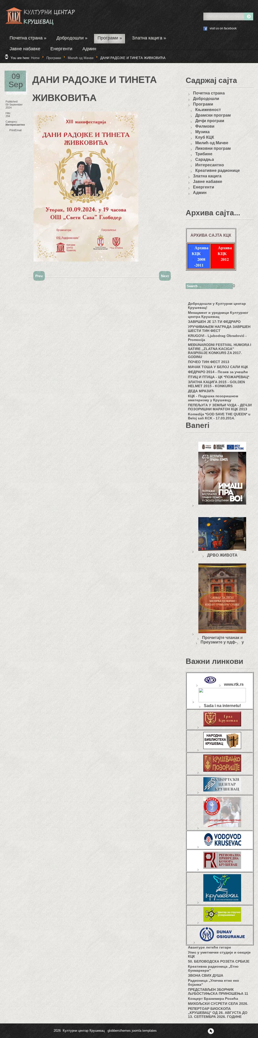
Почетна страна (28, 37)
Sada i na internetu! (222, 706)
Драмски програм (213, 115)
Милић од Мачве (80, 58)
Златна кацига (149, 37)
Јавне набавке (25, 48)
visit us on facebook (223, 28)
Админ (89, 48)
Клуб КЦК (204, 137)
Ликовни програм (213, 148)
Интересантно (15, 124)
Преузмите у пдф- (219, 642)
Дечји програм (209, 121)
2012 (225, 259)
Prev (39, 276)
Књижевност (208, 110)
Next (165, 276)
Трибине (203, 154)
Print (12, 130)
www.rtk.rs (234, 684)
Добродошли (71, 37)
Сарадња (204, 159)
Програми (110, 37)
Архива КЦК (200, 250)
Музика (202, 132)
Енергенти (61, 48)
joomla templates (144, 1030)
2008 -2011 (199, 262)
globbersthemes (119, 1030)
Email (18, 130)
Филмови (204, 126)
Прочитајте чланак (220, 637)
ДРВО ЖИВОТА (222, 555)
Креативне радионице (217, 170)
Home (35, 58)
